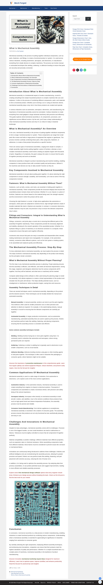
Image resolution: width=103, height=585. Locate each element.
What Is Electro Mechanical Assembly (20, 575)
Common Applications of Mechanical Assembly (25, 83)
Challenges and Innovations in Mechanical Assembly (26, 85)
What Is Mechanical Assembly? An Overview (24, 77)
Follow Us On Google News (82, 59)
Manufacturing (36, 8)
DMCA (59, 582)
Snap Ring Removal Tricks (17, 573)
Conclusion (14, 87)
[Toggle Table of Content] (40, 73)
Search (75, 16)
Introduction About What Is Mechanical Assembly (25, 75)
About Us (43, 582)
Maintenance (23, 8)
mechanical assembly (25, 533)
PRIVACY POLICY (51, 582)
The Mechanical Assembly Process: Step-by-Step (25, 81)
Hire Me (37, 582)
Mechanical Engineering (17, 571)
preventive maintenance (34, 363)
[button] (17, 8)
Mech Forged (20, 3)
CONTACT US (90, 582)
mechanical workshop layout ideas (33, 559)
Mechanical (12, 8)
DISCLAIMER (66, 582)
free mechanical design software (29, 472)
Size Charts (54, 8)
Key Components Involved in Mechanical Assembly (26, 79)
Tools (46, 8)
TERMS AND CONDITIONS (78, 582)
